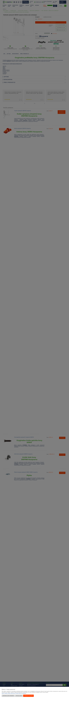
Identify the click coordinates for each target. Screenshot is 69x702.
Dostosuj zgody (19, 695)
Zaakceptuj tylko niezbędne (8, 695)
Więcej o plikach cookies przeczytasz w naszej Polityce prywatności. (14, 693)
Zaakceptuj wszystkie (28, 695)
